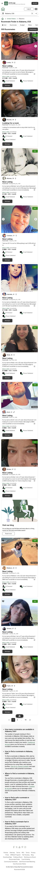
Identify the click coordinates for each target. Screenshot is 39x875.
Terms (18, 852)
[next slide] (34, 46)
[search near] (3, 13)
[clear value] (32, 13)
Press (7, 855)
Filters (30, 25)
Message (7, 85)
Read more (8, 533)
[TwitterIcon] (16, 847)
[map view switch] (19, 716)
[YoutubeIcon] (19, 847)
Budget (22, 25)
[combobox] (17, 13)
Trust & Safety (25, 859)
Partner (6, 852)
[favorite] (3, 35)
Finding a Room (18, 857)
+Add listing (32, 29)
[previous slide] (4, 46)
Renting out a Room (30, 857)
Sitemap (12, 852)
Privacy (33, 852)
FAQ (23, 852)
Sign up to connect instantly (20, 766)
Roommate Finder (14, 859)
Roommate (13, 25)
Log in (29, 9)
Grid (5, 25)
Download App (7, 857)
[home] (3, 18)
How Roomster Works (19, 864)
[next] (36, 13)
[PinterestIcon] (22, 847)
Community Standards (11, 861)
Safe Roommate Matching (27, 861)
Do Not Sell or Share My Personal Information (19, 867)
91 (26, 720)
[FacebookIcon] (13, 847)
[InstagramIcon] (25, 847)
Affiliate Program (15, 855)
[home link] (3, 9)
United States (11, 19)
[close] (2, 3)
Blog (32, 855)
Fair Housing (25, 855)
